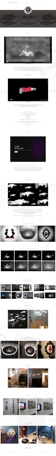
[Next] (26, 448)
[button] (10, 234)
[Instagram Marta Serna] (47, 453)
